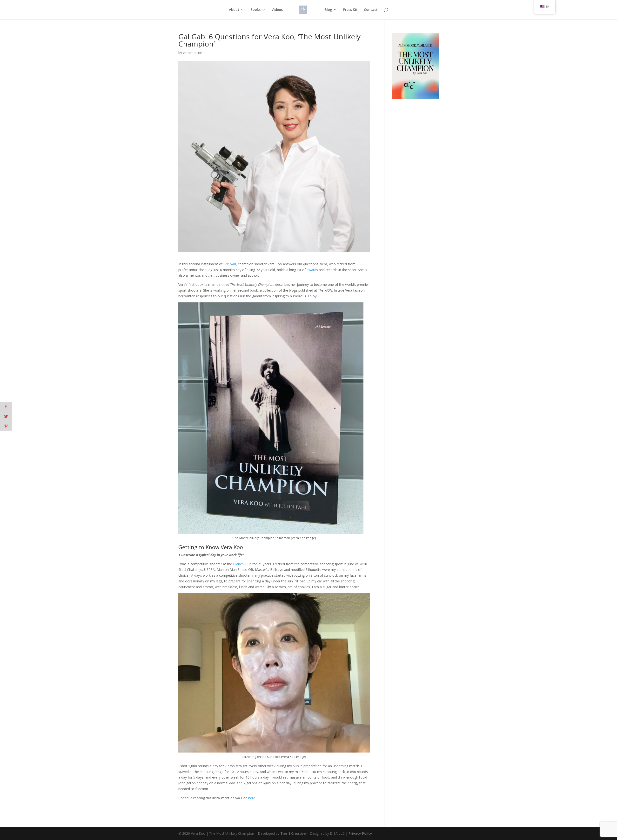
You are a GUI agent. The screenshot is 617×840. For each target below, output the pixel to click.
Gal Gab (229, 264)
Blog (328, 10)
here (251, 798)
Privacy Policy (360, 833)
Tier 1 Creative (293, 833)
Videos (277, 10)
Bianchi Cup (242, 564)
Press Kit (350, 10)
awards (312, 269)
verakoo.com (193, 52)
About (234, 10)
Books (255, 10)
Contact (371, 10)
